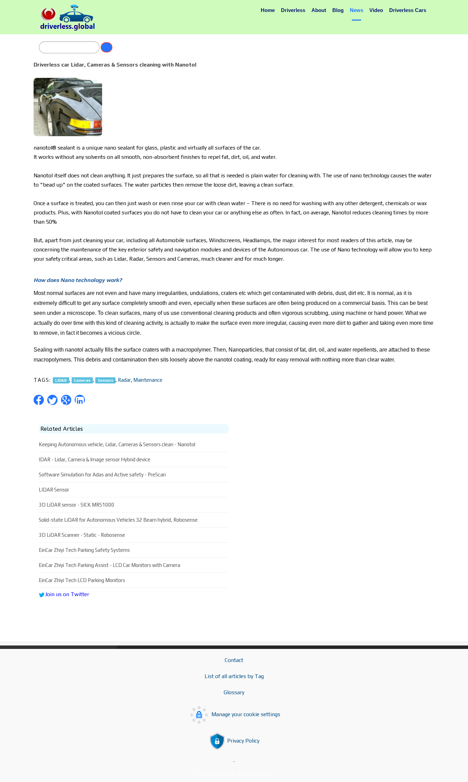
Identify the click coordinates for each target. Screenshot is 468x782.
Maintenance (147, 380)
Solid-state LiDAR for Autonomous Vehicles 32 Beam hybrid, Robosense (118, 520)
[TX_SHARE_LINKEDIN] (80, 400)
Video (376, 10)
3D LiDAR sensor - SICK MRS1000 (76, 505)
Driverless (293, 10)
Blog (338, 10)
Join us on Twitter (67, 594)
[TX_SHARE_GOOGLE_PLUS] (66, 400)
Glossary (234, 692)
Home (268, 10)
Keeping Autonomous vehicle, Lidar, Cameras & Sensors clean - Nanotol (117, 444)
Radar (124, 380)
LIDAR (61, 380)
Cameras (82, 380)
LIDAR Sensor (54, 490)
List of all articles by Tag (234, 676)
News (356, 10)
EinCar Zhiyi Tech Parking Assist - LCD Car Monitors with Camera (109, 565)
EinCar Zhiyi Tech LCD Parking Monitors (82, 580)
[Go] (106, 47)
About (318, 10)
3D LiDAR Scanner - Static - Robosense (82, 535)
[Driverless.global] (69, 17)
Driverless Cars (407, 10)
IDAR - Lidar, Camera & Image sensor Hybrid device (94, 459)
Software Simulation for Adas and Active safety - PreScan (102, 474)
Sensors (105, 380)
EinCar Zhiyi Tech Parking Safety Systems (84, 550)
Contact (234, 660)
